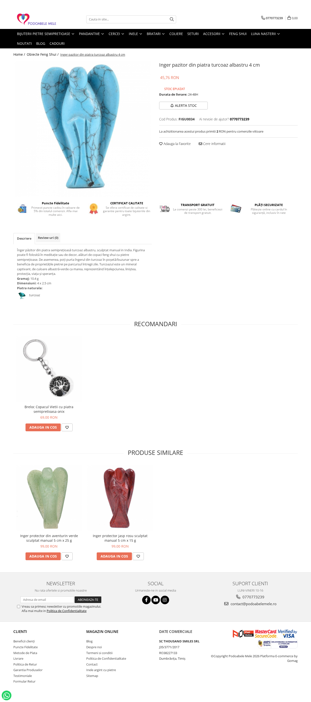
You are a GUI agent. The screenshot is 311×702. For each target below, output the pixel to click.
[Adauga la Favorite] (67, 427)
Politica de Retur (25, 664)
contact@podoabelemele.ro (253, 603)
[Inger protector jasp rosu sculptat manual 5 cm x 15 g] (120, 498)
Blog (89, 641)
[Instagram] (165, 600)
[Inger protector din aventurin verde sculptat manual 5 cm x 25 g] (49, 498)
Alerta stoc (186, 105)
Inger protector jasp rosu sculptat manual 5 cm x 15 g (120, 538)
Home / (19, 54)
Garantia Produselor (28, 670)
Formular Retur (24, 681)
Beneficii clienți (24, 641)
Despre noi (94, 647)
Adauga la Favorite (177, 143)
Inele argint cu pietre (101, 670)
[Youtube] (155, 600)
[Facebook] (146, 600)
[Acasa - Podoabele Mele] (37, 19)
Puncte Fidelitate (25, 647)
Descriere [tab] (24, 238)
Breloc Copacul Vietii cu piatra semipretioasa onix (49, 409)
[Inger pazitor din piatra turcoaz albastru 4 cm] (82, 129)
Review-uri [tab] (48, 237)
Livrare (18, 658)
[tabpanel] (82, 129)
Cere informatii (213, 143)
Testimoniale (22, 676)
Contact (92, 664)
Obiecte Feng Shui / (43, 54)
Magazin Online (102, 631)
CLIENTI (20, 631)
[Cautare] (171, 19)
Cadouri (57, 43)
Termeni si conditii (99, 653)
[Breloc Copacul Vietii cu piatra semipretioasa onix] (49, 369)
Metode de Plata (25, 653)
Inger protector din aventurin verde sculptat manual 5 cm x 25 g (49, 538)
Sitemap (92, 676)
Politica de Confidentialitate (66, 611)
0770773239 (253, 596)
